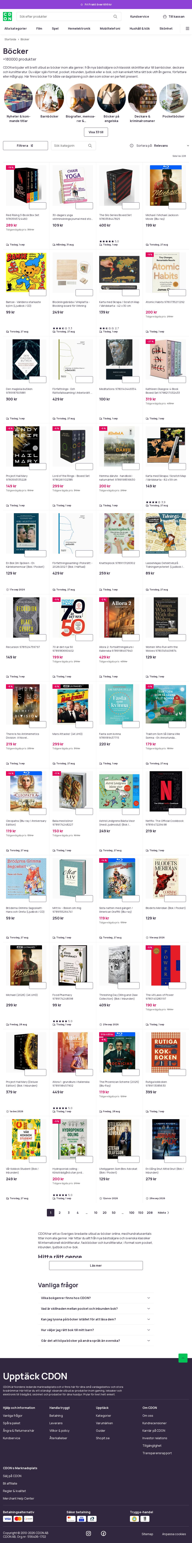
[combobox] (68, 16)
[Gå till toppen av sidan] (183, 1358)
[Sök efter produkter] (115, 16)
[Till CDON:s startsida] (7, 16)
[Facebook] (104, 1533)
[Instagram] (88, 1533)
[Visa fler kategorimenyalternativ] (187, 28)
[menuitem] (15, 28)
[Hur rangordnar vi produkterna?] (131, 145)
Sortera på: (144, 146)
